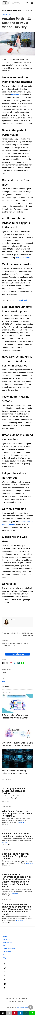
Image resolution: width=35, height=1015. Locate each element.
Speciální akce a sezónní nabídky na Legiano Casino (17, 834)
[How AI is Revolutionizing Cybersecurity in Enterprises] (17, 758)
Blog (4, 958)
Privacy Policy (7, 942)
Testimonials (7, 951)
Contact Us (6, 939)
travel (3, 681)
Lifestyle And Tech (19, 300)
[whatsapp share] (19, 663)
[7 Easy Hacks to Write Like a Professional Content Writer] (17, 703)
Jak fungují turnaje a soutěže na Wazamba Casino (13, 791)
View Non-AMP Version (22, 1007)
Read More (11, 800)
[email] (9, 1013)
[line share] (22, 663)
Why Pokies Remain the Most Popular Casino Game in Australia (17, 813)
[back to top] (30, 1007)
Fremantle (15, 95)
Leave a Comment (17, 654)
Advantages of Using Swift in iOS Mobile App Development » (17, 634)
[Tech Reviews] (11, 3)
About (5, 936)
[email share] (7, 663)
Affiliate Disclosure (9, 948)
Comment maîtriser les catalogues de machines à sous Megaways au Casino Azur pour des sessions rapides (17, 909)
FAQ (4, 945)
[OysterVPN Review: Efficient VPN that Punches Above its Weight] (17, 731)
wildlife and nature (23, 258)
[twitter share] (3, 663)
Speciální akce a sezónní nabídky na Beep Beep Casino (15, 856)
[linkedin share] (15, 663)
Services (6, 955)
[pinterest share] (11, 663)
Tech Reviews (25, 8)
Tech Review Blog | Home (10, 8)
